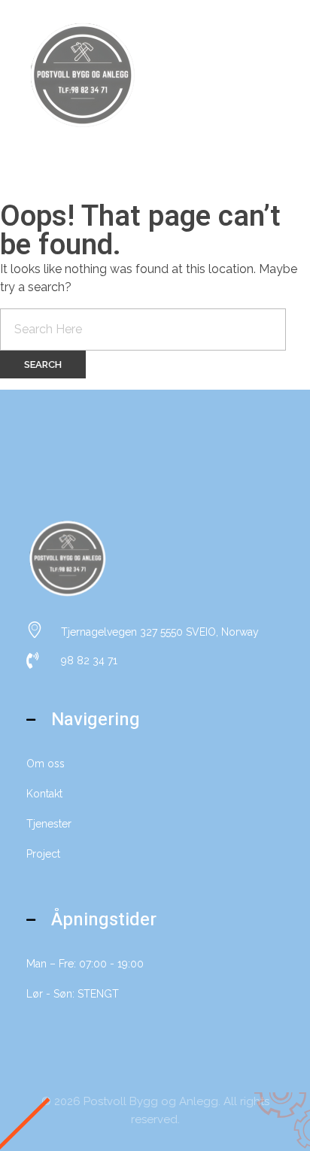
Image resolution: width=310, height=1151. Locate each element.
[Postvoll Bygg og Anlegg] (82, 75)
